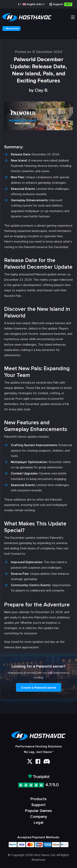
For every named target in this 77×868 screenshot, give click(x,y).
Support (62, 4)
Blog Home (12, 28)
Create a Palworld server (38, 687)
